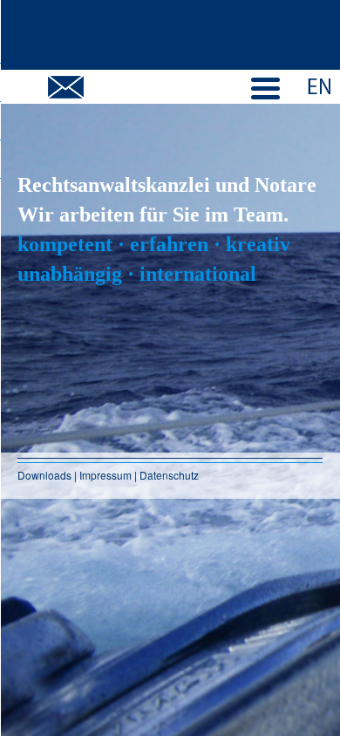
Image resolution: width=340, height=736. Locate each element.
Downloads (45, 474)
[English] (320, 84)
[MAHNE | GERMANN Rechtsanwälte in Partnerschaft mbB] (170, 35)
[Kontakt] (66, 87)
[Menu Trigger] (265, 86)
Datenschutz (169, 474)
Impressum (105, 474)
